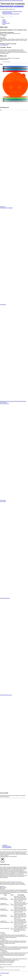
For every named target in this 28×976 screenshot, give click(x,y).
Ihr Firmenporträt (6, 23)
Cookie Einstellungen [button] (4, 856)
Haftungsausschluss (7, 846)
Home (4, 19)
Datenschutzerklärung (7, 847)
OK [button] (10, 856)
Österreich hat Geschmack (12, 6)
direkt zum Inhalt (3, 0)
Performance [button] (2, 938)
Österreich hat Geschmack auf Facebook (11, 13)
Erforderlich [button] (2, 886)
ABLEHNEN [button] (14, 856)
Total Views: (5, 61)
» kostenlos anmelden (4, 973)
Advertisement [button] (3, 950)
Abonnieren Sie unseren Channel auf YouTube (12, 11)
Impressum (5, 845)
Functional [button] (2, 932)
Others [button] (1, 956)
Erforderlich (4, 887)
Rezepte (4, 22)
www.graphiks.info (4, 44)
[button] (0, 17)
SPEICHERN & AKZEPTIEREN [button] (7, 961)
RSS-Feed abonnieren (7, 12)
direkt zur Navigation (11, 0)
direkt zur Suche (19, 0)
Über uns (4, 20)
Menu (3, 17)
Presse (4, 24)
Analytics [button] (2, 944)
